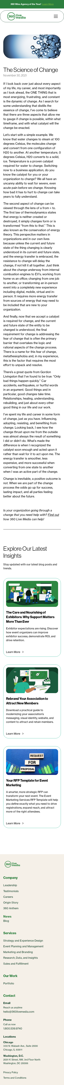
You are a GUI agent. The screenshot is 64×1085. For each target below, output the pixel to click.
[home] (16, 16)
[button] (55, 16)
